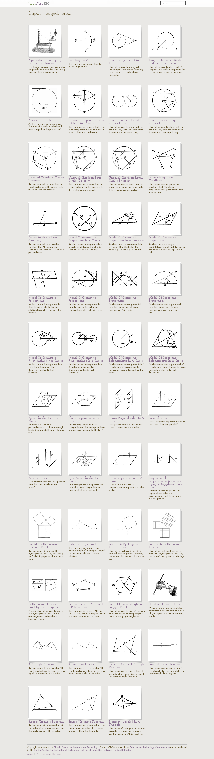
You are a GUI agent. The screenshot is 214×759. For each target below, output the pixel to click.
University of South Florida (117, 750)
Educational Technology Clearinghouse (150, 747)
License (57, 754)
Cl (38, 3)
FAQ (38, 754)
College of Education (91, 750)
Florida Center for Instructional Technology (76, 747)
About (30, 754)
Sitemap (47, 754)
